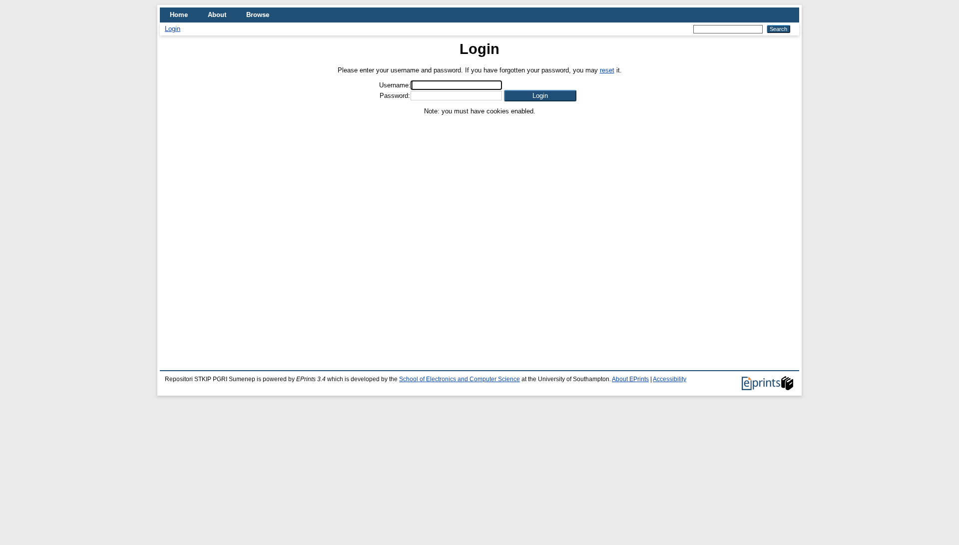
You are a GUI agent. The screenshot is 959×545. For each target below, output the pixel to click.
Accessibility (669, 379)
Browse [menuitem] (257, 14)
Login (172, 28)
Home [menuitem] (179, 14)
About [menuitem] (217, 14)
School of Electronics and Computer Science (459, 379)
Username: (395, 85)
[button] (540, 95)
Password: (395, 95)
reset (607, 70)
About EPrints (630, 379)
